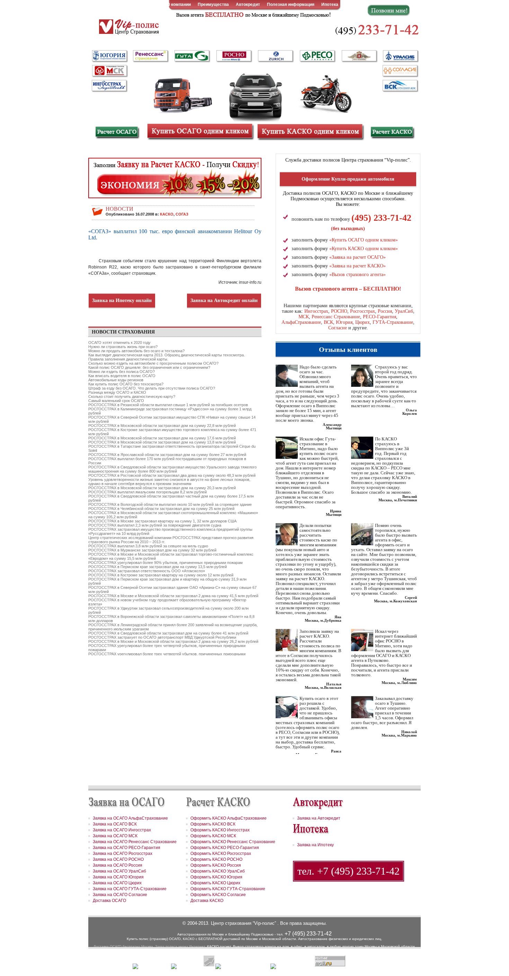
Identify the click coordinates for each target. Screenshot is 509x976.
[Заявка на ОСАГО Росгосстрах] (359, 56)
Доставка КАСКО (206, 900)
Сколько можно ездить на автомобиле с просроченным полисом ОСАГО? (153, 363)
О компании (179, 4)
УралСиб (404, 311)
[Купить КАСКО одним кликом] (310, 131)
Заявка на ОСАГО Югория (118, 877)
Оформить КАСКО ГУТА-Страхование (227, 888)
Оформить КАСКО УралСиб (217, 871)
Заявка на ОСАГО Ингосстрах (122, 830)
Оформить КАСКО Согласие (218, 894)
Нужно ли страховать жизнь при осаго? (123, 347)
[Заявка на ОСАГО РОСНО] (233, 56)
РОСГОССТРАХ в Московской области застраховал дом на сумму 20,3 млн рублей (162, 488)
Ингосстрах (316, 311)
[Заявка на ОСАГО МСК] (109, 70)
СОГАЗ (182, 214)
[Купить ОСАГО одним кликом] (200, 131)
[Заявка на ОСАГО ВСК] (400, 85)
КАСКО (166, 214)
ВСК (328, 322)
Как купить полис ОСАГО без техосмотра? (125, 384)
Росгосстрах (362, 311)
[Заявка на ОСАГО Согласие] (400, 70)
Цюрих (362, 322)
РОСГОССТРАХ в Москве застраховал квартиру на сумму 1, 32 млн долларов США (162, 521)
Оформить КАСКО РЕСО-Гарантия (224, 847)
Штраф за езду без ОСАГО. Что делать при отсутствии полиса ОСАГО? (151, 388)
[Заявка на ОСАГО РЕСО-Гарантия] (317, 55)
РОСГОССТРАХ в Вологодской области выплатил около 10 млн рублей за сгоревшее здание (170, 504)
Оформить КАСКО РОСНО (216, 859)
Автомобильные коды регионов (115, 380)
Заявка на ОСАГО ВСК (115, 824)
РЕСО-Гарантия (379, 316)
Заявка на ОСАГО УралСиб (119, 871)
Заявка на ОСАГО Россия (117, 865)
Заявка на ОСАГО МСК (115, 835)
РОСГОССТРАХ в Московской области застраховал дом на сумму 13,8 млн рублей (162, 442)
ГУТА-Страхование (393, 322)
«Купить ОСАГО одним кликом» (363, 240)
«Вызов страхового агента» (357, 274)
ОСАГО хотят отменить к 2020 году (119, 342)
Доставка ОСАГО (109, 900)
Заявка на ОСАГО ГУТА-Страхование (130, 888)
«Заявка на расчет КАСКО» (357, 265)
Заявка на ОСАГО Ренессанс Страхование (135, 841)
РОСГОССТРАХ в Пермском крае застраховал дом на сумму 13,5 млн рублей (157, 567)
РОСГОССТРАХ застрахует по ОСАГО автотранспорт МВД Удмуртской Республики (162, 637)
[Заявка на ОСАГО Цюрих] (275, 56)
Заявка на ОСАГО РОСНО (118, 859)
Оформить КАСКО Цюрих (215, 883)
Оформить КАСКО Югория (216, 877)
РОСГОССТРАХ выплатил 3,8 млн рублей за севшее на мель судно (148, 546)
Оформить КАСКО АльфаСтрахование (228, 818)
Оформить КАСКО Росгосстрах (220, 853)
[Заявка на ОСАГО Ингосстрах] (109, 84)
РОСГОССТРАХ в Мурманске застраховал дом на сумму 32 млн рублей (152, 550)
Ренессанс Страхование (336, 316)
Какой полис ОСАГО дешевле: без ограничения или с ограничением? (149, 367)
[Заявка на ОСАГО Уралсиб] (400, 56)
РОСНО (339, 311)
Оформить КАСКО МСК (213, 835)
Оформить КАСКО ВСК (212, 824)
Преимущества (213, 4)
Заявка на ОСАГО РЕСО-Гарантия (126, 847)
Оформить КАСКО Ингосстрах (220, 830)
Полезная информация (290, 4)
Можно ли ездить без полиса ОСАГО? (121, 372)
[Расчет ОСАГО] (116, 132)
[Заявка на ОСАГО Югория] (109, 55)
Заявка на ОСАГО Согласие (120, 894)
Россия (385, 311)
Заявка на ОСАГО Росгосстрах (122, 853)
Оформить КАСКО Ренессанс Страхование (232, 841)
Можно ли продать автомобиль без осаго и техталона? (136, 351)
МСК (303, 316)
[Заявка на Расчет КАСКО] (174, 181)
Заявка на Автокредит (318, 818)
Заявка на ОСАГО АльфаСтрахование (130, 818)
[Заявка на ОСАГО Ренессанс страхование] (150, 56)
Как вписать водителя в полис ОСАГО (121, 376)
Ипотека (329, 4)
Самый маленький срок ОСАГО (116, 401)
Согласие (337, 327)
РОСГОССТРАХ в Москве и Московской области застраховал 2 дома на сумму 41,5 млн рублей (173, 596)
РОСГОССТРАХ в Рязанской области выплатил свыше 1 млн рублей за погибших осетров (168, 405)
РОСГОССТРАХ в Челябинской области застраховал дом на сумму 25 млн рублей (161, 509)
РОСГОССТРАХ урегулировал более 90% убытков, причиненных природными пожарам (165, 562)
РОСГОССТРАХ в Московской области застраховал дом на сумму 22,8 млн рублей (162, 425)
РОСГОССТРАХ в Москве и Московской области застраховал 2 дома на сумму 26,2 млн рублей (173, 641)
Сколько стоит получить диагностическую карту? (131, 396)
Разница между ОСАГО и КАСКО (117, 392)
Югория (344, 322)
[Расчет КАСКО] (392, 132)
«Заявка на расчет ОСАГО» (357, 257)
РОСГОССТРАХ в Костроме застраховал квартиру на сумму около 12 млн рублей (160, 575)
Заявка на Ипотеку (315, 844)
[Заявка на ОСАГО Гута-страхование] (192, 56)
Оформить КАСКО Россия (215, 865)
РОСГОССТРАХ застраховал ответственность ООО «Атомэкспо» (146, 571)
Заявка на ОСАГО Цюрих (117, 883)
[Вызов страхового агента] (252, 14)
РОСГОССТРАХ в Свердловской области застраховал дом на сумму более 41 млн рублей (168, 633)
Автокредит (248, 4)
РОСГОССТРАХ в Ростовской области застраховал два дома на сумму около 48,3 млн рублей (172, 475)
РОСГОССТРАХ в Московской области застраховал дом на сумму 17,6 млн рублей (162, 438)
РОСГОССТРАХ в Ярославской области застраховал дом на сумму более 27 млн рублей (167, 455)
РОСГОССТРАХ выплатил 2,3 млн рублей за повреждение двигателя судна (154, 525)
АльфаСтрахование (301, 322)
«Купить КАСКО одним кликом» (363, 248)
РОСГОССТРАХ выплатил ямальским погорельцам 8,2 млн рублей (147, 492)
